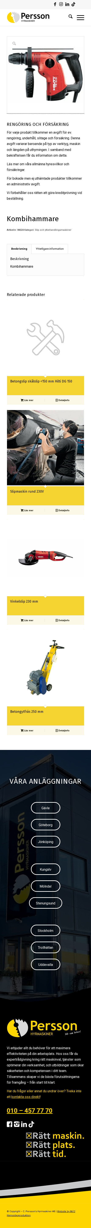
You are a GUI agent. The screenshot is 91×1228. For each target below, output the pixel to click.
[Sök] (68, 17)
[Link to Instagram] (61, 4)
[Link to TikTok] (73, 4)
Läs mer (28, 400)
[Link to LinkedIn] (67, 4)
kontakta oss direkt (25, 1097)
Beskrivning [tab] (19, 248)
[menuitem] (68, 17)
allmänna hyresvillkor (47, 164)
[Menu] (78, 17)
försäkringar (15, 170)
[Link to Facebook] (55, 4)
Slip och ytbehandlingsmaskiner (53, 230)
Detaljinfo (63, 400)
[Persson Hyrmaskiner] (38, 17)
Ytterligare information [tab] (50, 248)
